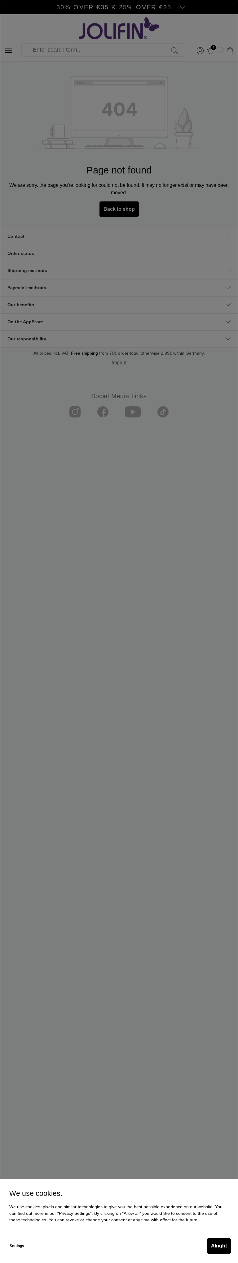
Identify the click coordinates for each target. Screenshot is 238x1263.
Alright (219, 1245)
